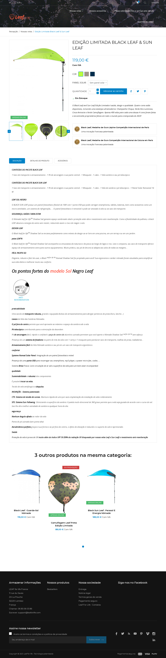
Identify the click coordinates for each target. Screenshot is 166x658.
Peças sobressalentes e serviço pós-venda (134, 11)
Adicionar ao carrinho (113, 91)
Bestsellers (52, 589)
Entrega (82, 589)
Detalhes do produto (39, 161)
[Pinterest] (145, 91)
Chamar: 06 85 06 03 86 (20, 609)
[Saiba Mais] (36, 533)
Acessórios (63, 161)
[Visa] (147, 654)
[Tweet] (138, 91)
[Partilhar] (131, 91)
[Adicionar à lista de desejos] (23, 533)
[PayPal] (154, 654)
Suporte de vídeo (145, 22)
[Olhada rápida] (30, 532)
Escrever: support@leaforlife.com (25, 613)
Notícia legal (85, 593)
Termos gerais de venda (90, 597)
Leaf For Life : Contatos (90, 605)
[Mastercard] (140, 654)
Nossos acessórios (98, 11)
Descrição (17, 161)
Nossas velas (76, 11)
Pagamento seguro (88, 601)
